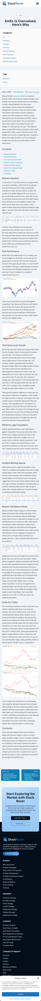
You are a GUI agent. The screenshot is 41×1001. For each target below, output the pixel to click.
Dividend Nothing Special (12, 165)
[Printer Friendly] (26, 92)
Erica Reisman (18, 92)
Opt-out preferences (15, 998)
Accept (20, 994)
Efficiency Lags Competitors (13, 162)
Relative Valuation (10, 154)
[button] (38, 978)
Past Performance (10, 157)
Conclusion (7, 174)
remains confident (19, 96)
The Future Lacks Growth (12, 160)
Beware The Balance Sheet (13, 168)
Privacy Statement (25, 998)
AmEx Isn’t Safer (9, 171)
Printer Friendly (33, 92)
